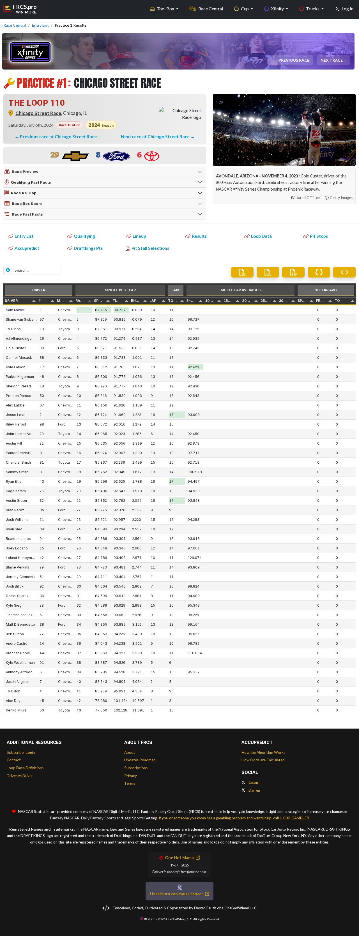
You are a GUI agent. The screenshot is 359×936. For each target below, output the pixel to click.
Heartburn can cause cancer (177, 893)
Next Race (332, 60)
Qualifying (84, 236)
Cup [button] (245, 8)
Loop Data (261, 236)
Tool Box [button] (166, 8)
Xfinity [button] (278, 8)
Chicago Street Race (38, 113)
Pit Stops (319, 236)
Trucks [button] (313, 8)
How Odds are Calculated (263, 760)
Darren (254, 790)
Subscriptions (136, 768)
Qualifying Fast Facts (31, 182)
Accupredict (27, 248)
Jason (253, 782)
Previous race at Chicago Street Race (58, 136)
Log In (347, 8)
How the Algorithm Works (263, 752)
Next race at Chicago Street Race (155, 136)
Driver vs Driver (20, 775)
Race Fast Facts (27, 214)
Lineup (139, 236)
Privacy (130, 775)
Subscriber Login (21, 752)
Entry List (24, 236)
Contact (14, 760)
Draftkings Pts (88, 248)
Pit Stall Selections (150, 248)
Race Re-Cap (23, 193)
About (129, 752)
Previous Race (294, 60)
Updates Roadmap (140, 760)
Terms (129, 783)
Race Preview (25, 171)
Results (199, 236)
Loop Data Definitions (25, 768)
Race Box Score (27, 203)
